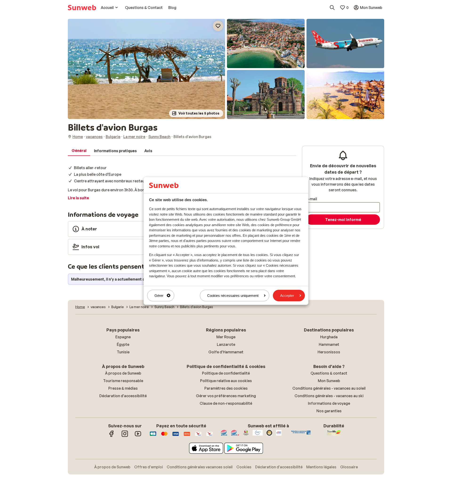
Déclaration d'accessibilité (123, 395)
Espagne (123, 337)
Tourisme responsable (123, 380)
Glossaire (349, 467)
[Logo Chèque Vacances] (198, 436)
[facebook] (111, 436)
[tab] (79, 151)
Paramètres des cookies (226, 388)
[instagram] (125, 436)
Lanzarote (226, 344)
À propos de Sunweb (123, 373)
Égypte (123, 344)
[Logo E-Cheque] (209, 436)
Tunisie (123, 352)
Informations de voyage (329, 403)
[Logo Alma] (187, 436)
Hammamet (329, 344)
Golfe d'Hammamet (225, 352)
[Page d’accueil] (82, 7)
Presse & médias (123, 388)
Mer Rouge (225, 337)
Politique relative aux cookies (226, 380)
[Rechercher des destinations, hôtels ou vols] (332, 7)
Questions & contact (329, 373)
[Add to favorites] (218, 26)
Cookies (243, 467)
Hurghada (329, 337)
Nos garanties (329, 410)
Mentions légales (321, 467)
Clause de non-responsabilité (226, 403)
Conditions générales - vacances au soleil (329, 388)
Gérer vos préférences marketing (226, 395)
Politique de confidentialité (226, 373)
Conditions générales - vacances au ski (329, 395)
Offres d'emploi (148, 467)
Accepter (287, 296)
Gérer (158, 296)
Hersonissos (329, 352)
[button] (146, 69)
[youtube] (138, 436)
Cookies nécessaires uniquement (232, 296)
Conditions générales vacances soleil (200, 467)
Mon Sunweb (329, 380)
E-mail (311, 198)
